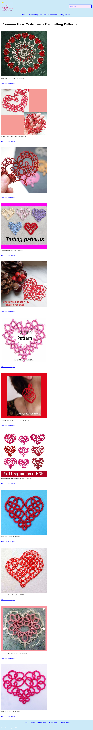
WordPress (16, 728)
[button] (56, 14)
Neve (2, 728)
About (25, 722)
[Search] (90, 6)
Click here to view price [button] (8, 83)
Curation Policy (64, 722)
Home (23, 15)
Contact (32, 722)
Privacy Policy (41, 722)
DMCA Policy (53, 722)
